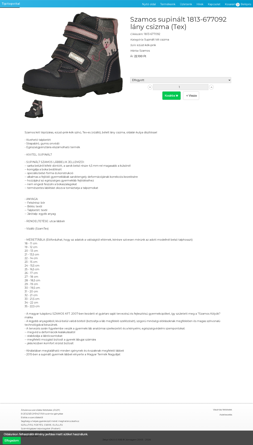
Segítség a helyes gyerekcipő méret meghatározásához (50, 421)
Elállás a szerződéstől (32, 417)
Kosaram (231, 4)
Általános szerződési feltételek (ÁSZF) (40, 410)
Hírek (200, 4)
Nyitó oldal (149, 4)
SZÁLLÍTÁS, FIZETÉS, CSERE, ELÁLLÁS (42, 424)
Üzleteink (186, 4)
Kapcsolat (214, 4)
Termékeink (167, 4)
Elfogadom (11, 440)
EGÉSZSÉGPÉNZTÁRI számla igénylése (42, 413)
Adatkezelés (225, 414)
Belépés (246, 4)
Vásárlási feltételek (222, 409)
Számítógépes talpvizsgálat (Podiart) (40, 428)
